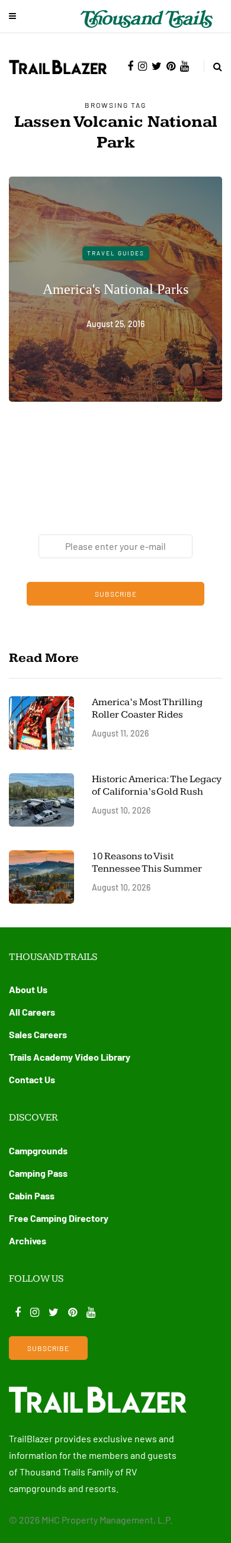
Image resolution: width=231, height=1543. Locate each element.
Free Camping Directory (58, 1218)
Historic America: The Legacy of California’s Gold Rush (157, 785)
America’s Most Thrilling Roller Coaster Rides (147, 708)
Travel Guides (116, 253)
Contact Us (32, 1079)
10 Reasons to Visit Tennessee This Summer (147, 862)
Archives (27, 1240)
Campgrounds (38, 1150)
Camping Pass (38, 1173)
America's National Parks (115, 288)
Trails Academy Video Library (69, 1056)
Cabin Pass (31, 1195)
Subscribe (116, 594)
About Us (28, 989)
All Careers (32, 1011)
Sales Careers (38, 1034)
